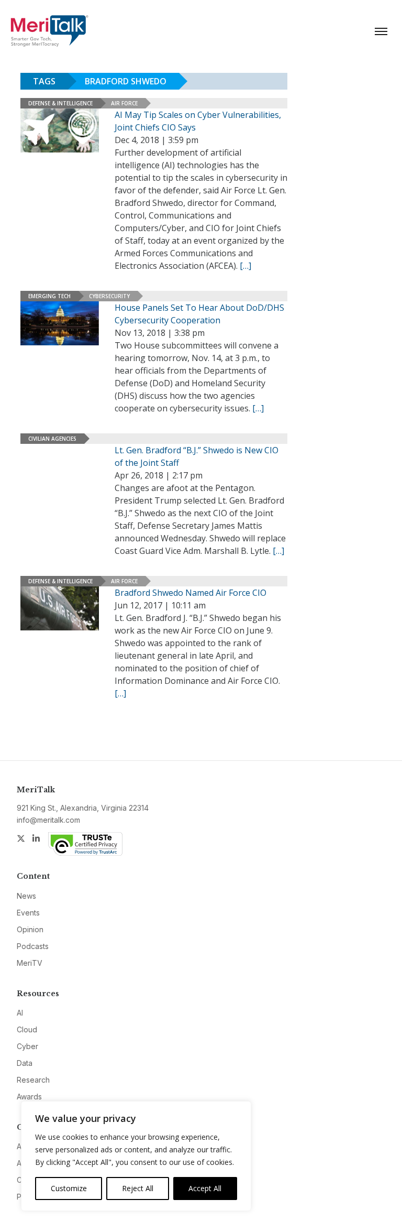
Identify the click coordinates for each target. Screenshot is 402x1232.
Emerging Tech (49, 296)
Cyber (27, 1046)
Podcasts (33, 946)
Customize (69, 1188)
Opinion (30, 929)
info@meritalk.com (48, 819)
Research (33, 1079)
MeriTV (29, 962)
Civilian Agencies (52, 438)
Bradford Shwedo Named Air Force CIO (190, 592)
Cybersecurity (109, 296)
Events (28, 912)
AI (20, 1012)
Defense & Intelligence (60, 103)
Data (24, 1063)
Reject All (137, 1188)
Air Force (124, 103)
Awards (29, 1096)
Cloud (27, 1029)
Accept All (204, 1188)
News (26, 895)
